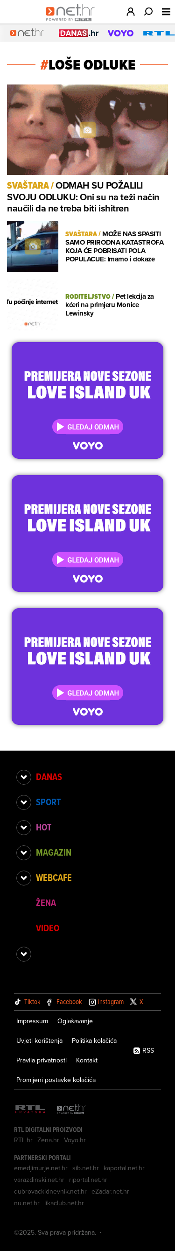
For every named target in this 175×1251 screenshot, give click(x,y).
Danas (49, 776)
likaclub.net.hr (64, 1203)
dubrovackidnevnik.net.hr (50, 1191)
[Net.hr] (71, 1110)
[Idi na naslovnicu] (72, 21)
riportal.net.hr (88, 1179)
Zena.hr (48, 1140)
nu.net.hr (27, 1203)
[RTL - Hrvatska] (30, 1110)
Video (47, 928)
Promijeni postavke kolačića (56, 1079)
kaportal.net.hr (124, 1168)
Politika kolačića (94, 1040)
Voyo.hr (75, 1140)
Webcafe (54, 877)
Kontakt (87, 1060)
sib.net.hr (85, 1168)
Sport (48, 801)
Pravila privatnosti (41, 1060)
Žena (46, 902)
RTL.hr (23, 1140)
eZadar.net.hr (110, 1191)
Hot (43, 827)
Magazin (53, 852)
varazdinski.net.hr (39, 1179)
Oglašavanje (75, 1021)
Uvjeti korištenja (39, 1040)
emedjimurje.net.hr (41, 1168)
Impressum (32, 1021)
